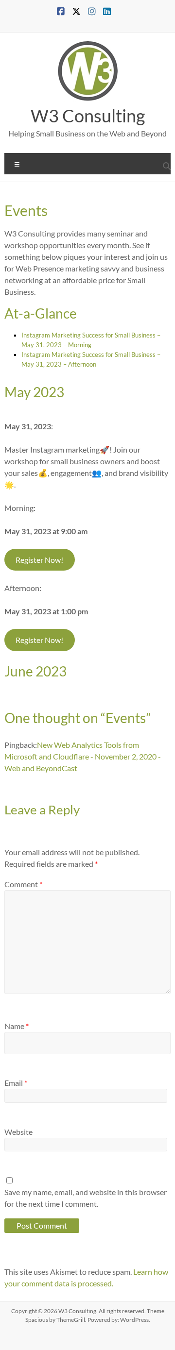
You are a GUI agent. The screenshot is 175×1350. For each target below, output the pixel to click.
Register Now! (39, 559)
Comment (23, 884)
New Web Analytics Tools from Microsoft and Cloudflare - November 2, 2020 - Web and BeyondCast (82, 756)
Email (15, 1082)
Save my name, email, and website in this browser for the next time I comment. (85, 1197)
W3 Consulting (88, 115)
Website (18, 1131)
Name (16, 1025)
